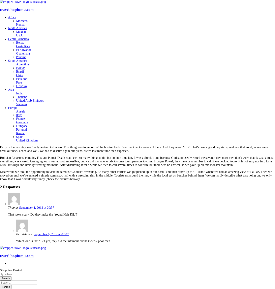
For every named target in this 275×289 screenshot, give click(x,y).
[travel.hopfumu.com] (23, 1)
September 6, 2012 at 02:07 (51, 234)
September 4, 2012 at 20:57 (36, 207)
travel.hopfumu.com (17, 9)
